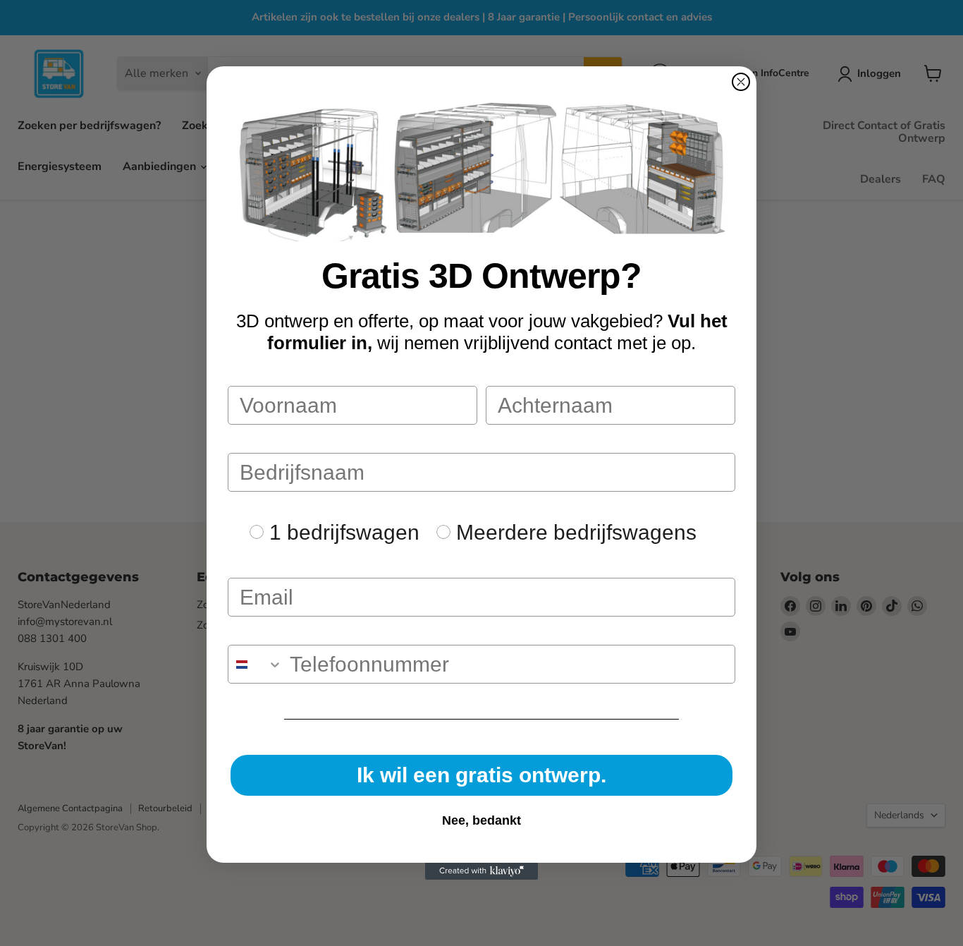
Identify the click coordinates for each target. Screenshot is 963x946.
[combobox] (255, 664)
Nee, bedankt (481, 820)
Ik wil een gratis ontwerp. (481, 775)
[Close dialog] (740, 81)
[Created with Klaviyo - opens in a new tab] (481, 871)
